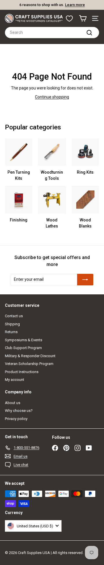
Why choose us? (19, 410)
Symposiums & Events (23, 340)
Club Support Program (23, 348)
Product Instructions (21, 372)
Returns (11, 332)
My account (14, 379)
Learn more (75, 5)
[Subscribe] (85, 279)
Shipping (12, 324)
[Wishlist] (69, 18)
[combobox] (52, 32)
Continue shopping (52, 97)
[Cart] (83, 18)
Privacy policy (16, 419)
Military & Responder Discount (30, 356)
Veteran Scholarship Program (29, 364)
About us (12, 403)
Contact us (14, 316)
